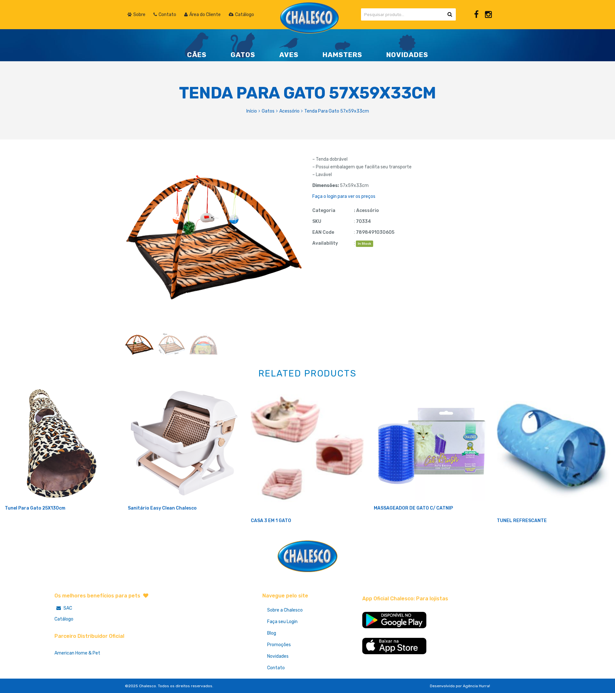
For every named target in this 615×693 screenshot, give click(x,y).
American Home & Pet (77, 653)
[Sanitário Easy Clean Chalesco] (184, 444)
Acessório (289, 111)
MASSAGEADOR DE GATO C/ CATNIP (413, 508)
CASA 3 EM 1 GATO (271, 520)
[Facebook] (476, 14)
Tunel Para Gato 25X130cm (35, 508)
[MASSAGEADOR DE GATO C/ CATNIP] (430, 444)
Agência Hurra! (476, 686)
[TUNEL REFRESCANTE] (553, 451)
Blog (271, 633)
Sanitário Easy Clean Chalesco (162, 508)
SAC (67, 608)
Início (251, 111)
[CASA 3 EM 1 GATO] (307, 451)
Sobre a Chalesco (285, 610)
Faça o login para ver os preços (343, 196)
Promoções (279, 644)
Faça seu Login (282, 621)
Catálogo (63, 619)
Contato (276, 668)
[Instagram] (488, 14)
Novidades (278, 656)
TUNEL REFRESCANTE (522, 520)
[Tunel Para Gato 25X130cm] (61, 444)
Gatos (268, 111)
